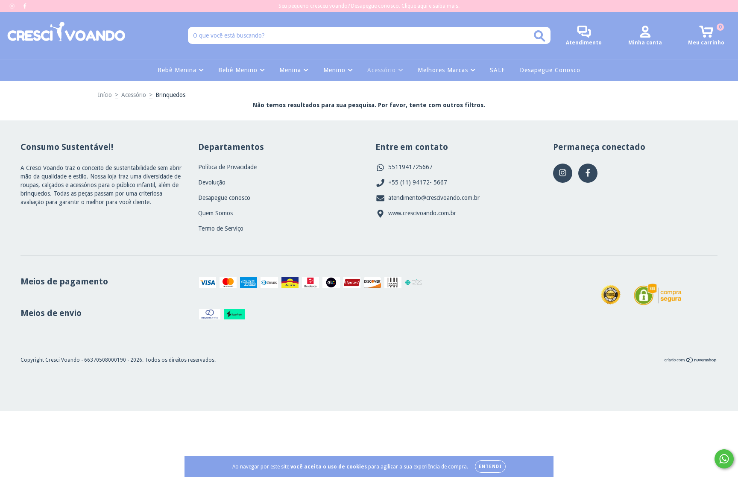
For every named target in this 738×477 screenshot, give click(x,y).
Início (105, 94)
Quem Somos (215, 213)
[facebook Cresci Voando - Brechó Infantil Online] (24, 6)
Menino (335, 70)
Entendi (490, 466)
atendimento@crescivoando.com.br (434, 197)
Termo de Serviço (220, 228)
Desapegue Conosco (550, 70)
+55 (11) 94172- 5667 (417, 182)
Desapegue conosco (224, 197)
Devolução (212, 182)
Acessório (382, 70)
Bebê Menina (178, 70)
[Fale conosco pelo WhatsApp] (724, 458)
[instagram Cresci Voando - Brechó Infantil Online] (12, 6)
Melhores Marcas (444, 70)
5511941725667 (410, 167)
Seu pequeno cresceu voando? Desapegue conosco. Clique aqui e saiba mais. (369, 6)
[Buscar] (540, 36)
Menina (291, 70)
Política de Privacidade (227, 167)
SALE (497, 70)
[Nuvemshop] (691, 361)
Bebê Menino (239, 70)
